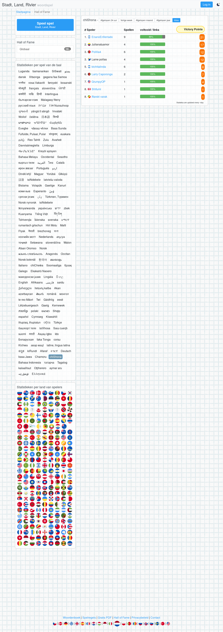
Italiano (23, 265)
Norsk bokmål (27, 260)
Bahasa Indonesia (29, 362)
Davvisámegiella (28, 145)
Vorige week (126, 20)
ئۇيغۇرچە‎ (23, 374)
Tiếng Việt (41, 214)
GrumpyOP (98, 82)
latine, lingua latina (58, 345)
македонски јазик (29, 277)
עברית (42, 105)
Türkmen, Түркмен (56, 197)
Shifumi (96, 89)
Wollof (22, 117)
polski (34, 311)
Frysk (21, 231)
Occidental (47, 157)
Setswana (36, 242)
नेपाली (31, 231)
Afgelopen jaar (163, 20)
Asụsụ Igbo (45, 334)
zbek (67, 208)
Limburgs (48, 145)
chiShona (55, 357)
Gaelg (45, 305)
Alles (176, 20)
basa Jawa (25, 357)
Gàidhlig (49, 300)
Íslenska (39, 220)
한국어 (43, 260)
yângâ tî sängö (40, 111)
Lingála (48, 277)
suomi (22, 334)
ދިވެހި (39, 197)
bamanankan (41, 71)
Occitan (65, 254)
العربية (41, 163)
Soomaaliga (53, 265)
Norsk (43, 248)
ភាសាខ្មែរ (23, 311)
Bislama (23, 185)
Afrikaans (37, 282)
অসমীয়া (21, 83)
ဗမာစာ (45, 311)
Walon (67, 242)
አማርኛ (65, 220)
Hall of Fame (121, 617)
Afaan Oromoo (27, 248)
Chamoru (41, 357)
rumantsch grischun (30, 225)
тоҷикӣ (22, 242)
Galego (23, 271)
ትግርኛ (54, 351)
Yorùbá (51, 174)
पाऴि (31, 94)
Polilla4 (96, 52)
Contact (155, 617)
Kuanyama (25, 214)
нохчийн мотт (27, 237)
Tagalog (62, 362)
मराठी (32, 334)
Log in (206, 4)
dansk (22, 77)
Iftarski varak (99, 97)
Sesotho (62, 157)
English (23, 282)
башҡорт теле (27, 328)
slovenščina (53, 242)
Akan (57, 288)
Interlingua (51, 94)
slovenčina (48, 88)
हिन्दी (39, 94)
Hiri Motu (51, 225)
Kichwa (23, 345)
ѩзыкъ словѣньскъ (30, 254)
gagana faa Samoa (55, 77)
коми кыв (24, 191)
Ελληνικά (38, 374)
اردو (54, 168)
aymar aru (55, 368)
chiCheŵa (37, 265)
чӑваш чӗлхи (39, 128)
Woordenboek (71, 617)
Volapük (37, 185)
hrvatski (57, 111)
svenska (53, 220)
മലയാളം (56, 260)
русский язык (26, 105)
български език (28, 100)
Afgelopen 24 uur (109, 20)
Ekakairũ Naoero (41, 271)
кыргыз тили (26, 163)
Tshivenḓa (24, 220)
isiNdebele (34, 180)
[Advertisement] (111, 583)
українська (45, 208)
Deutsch (66, 351)
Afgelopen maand (144, 20)
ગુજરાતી (23, 111)
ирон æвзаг (25, 168)
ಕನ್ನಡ (21, 351)
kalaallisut (24, 368)
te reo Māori (25, 300)
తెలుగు (40, 294)
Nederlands (46, 237)
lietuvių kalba (43, 288)
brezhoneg (44, 231)
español (23, 317)
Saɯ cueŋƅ (60, 328)
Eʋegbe (23, 128)
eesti (60, 300)
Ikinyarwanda (26, 208)
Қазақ (68, 265)
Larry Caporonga (102, 74)
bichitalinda (99, 67)
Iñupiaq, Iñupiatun (29, 322)
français (34, 88)
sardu (60, 282)
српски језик (26, 197)
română (51, 294)
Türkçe (57, 322)
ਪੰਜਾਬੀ (62, 88)
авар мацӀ (37, 345)
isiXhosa (44, 328)
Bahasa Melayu (28, 157)
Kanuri (62, 185)
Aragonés (52, 254)
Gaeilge (50, 185)
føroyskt (52, 83)
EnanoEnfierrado (102, 37)
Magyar (38, 174)
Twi (38, 300)
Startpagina (23, 12)
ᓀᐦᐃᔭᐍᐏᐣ (40, 122)
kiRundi (32, 351)
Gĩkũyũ (63, 174)
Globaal (45, 49)
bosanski (66, 83)
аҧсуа (60, 237)
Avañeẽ (56, 140)
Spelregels (89, 617)
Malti (63, 225)
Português (42, 168)
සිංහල (59, 277)
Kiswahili (51, 317)
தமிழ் (21, 140)
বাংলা (56, 231)
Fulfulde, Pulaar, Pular (32, 134)
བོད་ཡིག (58, 214)
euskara (65, 134)
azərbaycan (25, 294)
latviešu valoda (53, 180)
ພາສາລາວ (24, 122)
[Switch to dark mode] (218, 4)
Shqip (56, 311)
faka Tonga (44, 339)
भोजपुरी (22, 88)
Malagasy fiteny (50, 100)
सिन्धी (56, 117)
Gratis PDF (105, 617)
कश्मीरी (22, 94)
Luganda (23, 71)
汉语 (21, 180)
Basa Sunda (58, 128)
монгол (64, 294)
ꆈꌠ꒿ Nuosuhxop (59, 105)
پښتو (67, 71)
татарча (49, 362)
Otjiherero (40, 368)
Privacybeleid (140, 617)
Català (60, 163)
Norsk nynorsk (27, 202)
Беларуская (26, 339)
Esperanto (39, 191)
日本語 (45, 117)
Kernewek (58, 305)
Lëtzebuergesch (28, 305)
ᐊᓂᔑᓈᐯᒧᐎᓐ (26, 151)
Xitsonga (34, 77)
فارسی (50, 282)
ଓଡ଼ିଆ (47, 322)
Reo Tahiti (34, 140)
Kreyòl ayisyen (47, 151)
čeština (33, 117)
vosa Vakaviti (36, 83)
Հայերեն (55, 122)
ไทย (50, 163)
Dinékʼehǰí (24, 174)
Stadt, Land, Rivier (27, 4)
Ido (57, 334)
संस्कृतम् (53, 134)
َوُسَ (51, 191)
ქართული (25, 288)
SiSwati (56, 71)
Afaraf (43, 351)
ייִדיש (58, 208)
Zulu (46, 140)
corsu (57, 339)
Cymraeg (37, 317)
